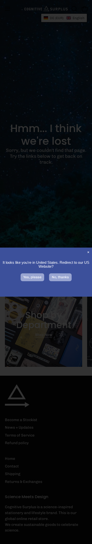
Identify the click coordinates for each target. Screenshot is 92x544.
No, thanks (60, 277)
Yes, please (32, 277)
